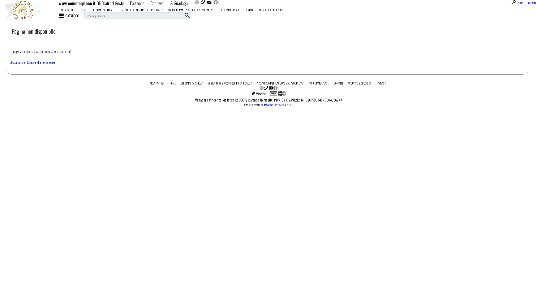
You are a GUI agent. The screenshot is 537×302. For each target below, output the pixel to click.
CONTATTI (249, 10)
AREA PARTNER (68, 10)
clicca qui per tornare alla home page (33, 62)
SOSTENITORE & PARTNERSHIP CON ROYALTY (141, 10)
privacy (381, 83)
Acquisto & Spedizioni (271, 10)
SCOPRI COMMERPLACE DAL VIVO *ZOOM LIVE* (191, 10)
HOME (83, 10)
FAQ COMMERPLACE (229, 10)
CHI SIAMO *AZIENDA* (102, 10)
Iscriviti (531, 2)
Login (520, 2)
